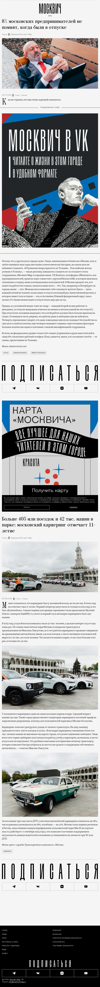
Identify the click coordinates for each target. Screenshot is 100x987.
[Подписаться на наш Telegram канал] (14, 388)
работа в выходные (38, 353)
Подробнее (73, 507)
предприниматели (20, 353)
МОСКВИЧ (50, 9)
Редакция (57, 930)
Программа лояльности (63, 946)
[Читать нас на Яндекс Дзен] (62, 388)
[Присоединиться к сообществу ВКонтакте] (38, 388)
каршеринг (8, 851)
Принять (27, 507)
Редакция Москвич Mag (21, 34)
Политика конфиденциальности (67, 938)
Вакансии (57, 934)
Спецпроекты (59, 942)
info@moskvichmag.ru (17, 982)
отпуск (6, 353)
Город (4, 34)
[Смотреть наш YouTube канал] (86, 388)
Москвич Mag (15, 979)
